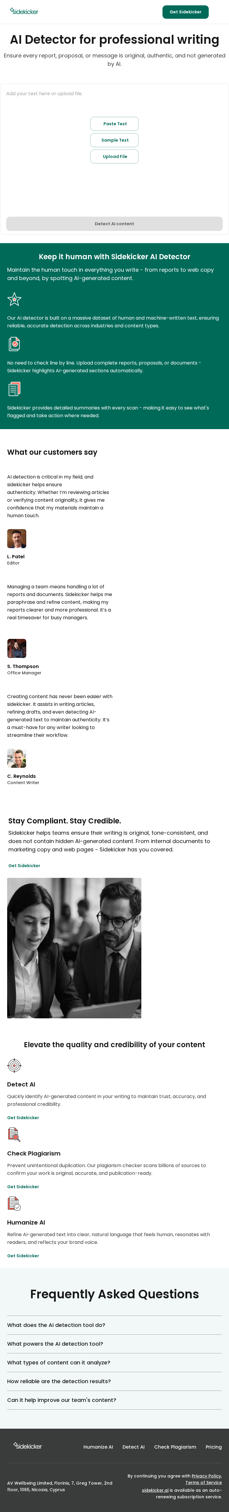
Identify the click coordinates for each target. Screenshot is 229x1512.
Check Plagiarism (175, 1447)
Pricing (214, 1447)
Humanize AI (98, 1447)
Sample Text (115, 140)
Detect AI (134, 1447)
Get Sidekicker (186, 12)
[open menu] (218, 12)
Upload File (115, 157)
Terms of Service (203, 1483)
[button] (114, 1325)
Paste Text (115, 124)
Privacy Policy (206, 1476)
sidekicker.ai (155, 1490)
